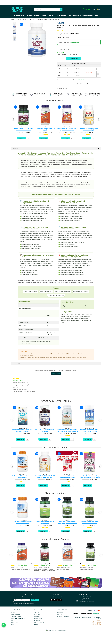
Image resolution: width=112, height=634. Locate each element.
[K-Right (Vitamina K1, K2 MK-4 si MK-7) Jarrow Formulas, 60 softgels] (45, 462)
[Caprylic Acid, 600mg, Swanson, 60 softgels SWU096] (45, 507)
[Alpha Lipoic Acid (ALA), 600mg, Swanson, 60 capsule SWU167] (44, 552)
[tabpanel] (37, 40)
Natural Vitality (89, 428)
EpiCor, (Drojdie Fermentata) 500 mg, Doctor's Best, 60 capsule (22, 522)
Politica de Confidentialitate (28, 603)
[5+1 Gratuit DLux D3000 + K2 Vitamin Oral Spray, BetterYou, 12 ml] (67, 462)
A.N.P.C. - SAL (14, 622)
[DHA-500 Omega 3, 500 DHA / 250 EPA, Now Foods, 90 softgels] (67, 552)
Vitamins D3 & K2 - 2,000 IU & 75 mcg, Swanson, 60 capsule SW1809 (23, 129)
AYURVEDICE (37, 620)
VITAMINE (36, 612)
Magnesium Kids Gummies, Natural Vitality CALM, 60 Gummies (89, 430)
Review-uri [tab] (16, 363)
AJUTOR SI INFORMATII (16, 609)
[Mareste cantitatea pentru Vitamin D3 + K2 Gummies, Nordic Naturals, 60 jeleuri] (63, 58)
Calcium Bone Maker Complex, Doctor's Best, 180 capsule (22, 476)
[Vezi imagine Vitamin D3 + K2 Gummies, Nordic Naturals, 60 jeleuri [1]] (15, 31)
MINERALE (37, 616)
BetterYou (67, 474)
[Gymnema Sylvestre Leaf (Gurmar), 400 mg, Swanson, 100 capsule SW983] (90, 552)
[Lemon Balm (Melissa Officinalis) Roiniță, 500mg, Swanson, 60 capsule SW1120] (67, 507)
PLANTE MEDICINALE (39, 622)
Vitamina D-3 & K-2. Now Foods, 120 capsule (45, 129)
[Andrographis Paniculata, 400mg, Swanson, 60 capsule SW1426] (89, 507)
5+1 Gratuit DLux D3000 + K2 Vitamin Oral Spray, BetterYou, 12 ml (67, 476)
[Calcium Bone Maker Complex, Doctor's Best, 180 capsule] (22, 462)
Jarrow (89, 127)
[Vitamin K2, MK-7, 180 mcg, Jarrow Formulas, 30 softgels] (88, 114)
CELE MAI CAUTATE (39, 609)
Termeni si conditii (16, 616)
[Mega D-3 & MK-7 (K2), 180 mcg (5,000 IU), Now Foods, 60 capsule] (66, 114)
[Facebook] (51, 600)
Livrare (13, 612)
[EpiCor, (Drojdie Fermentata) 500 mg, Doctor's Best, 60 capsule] (22, 507)
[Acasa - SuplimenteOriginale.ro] (19, 9)
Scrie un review (56, 373)
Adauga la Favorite (63, 88)
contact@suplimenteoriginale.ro (86, 601)
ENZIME (36, 624)
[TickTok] (57, 600)
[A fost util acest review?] (26, 389)
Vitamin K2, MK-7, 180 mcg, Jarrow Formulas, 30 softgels (89, 129)
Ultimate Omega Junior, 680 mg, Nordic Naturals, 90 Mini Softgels (22, 430)
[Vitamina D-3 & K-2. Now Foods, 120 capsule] (45, 114)
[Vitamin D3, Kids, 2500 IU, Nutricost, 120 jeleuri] (45, 416)
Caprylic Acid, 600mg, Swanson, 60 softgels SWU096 (45, 522)
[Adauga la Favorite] (28, 138)
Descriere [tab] (15, 148)
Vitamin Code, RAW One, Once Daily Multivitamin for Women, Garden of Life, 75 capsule (89, 476)
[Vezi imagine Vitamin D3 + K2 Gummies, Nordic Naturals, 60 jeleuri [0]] (15, 25)
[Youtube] (54, 600)
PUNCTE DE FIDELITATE (86, 16)
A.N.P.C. (13, 620)
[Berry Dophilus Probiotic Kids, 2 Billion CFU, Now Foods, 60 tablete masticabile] (67, 416)
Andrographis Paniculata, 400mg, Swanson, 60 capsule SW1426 (89, 522)
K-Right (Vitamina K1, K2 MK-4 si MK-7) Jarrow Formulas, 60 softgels (45, 476)
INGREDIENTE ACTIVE (73, 16)
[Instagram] (60, 600)
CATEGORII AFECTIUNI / (22, 19)
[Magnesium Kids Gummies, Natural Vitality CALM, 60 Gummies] (89, 416)
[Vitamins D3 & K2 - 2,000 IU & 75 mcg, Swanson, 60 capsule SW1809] (23, 114)
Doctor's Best (23, 474)
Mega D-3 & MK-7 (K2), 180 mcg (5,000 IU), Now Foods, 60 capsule (67, 129)
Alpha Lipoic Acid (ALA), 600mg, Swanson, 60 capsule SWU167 (49, 563)
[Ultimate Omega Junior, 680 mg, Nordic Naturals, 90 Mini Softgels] (22, 416)
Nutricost (45, 428)
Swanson (23, 127)
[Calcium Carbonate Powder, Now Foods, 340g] (21, 552)
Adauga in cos (74, 58)
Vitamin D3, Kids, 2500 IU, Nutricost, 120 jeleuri (44, 430)
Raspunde (15, 387)
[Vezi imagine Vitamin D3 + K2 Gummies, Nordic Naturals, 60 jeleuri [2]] (15, 38)
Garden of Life (90, 474)
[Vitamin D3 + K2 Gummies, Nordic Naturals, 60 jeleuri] (37, 40)
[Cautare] (61, 9)
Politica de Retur (15, 614)
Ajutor (13, 624)
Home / (13, 19)
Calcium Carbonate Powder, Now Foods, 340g (23, 563)
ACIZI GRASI (37, 614)
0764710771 (86, 599)
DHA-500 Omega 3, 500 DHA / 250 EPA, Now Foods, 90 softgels (73, 563)
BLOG (96, 16)
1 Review (66, 30)
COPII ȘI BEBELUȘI (61, 16)
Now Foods (45, 127)
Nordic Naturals (22, 428)
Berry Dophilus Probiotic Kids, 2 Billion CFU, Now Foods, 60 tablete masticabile (67, 430)
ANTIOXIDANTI (38, 618)
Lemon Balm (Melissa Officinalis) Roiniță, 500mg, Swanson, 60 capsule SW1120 (67, 522)
